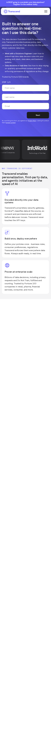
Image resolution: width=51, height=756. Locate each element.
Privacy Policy (32, 120)
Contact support (11, 122)
